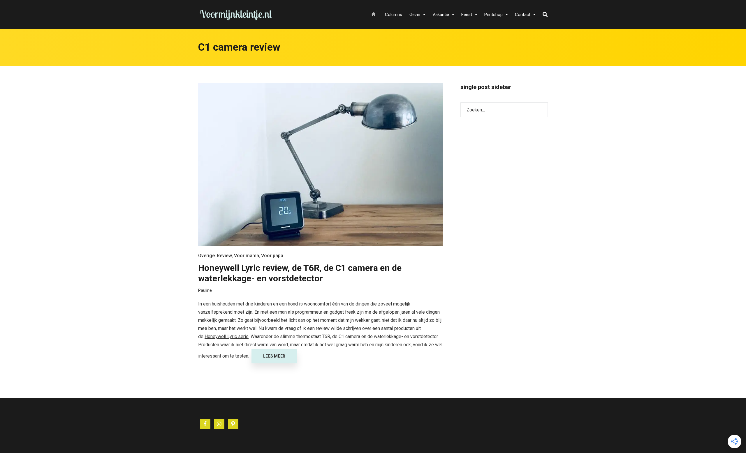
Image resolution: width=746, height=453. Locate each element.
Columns (393, 14)
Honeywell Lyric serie (227, 336)
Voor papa (272, 255)
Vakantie (440, 14)
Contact (522, 14)
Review (224, 255)
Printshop (493, 14)
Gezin (414, 14)
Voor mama (246, 255)
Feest (466, 14)
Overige (206, 255)
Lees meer (274, 356)
